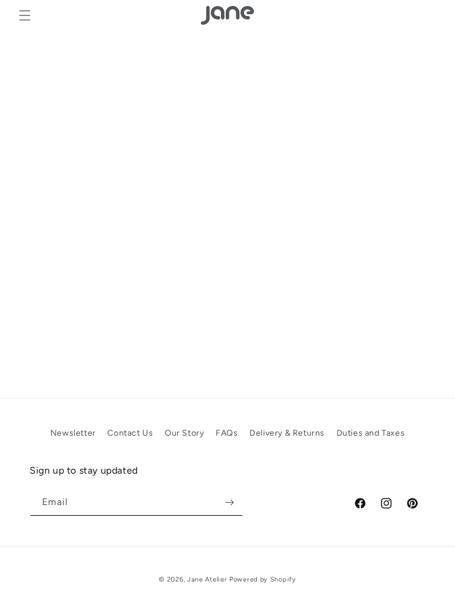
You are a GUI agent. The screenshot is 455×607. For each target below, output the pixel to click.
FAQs (227, 433)
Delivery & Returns (287, 433)
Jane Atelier (207, 579)
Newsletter (73, 433)
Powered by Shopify (262, 579)
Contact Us (130, 433)
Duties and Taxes (371, 433)
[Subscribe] (229, 502)
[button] (25, 15)
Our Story (184, 433)
